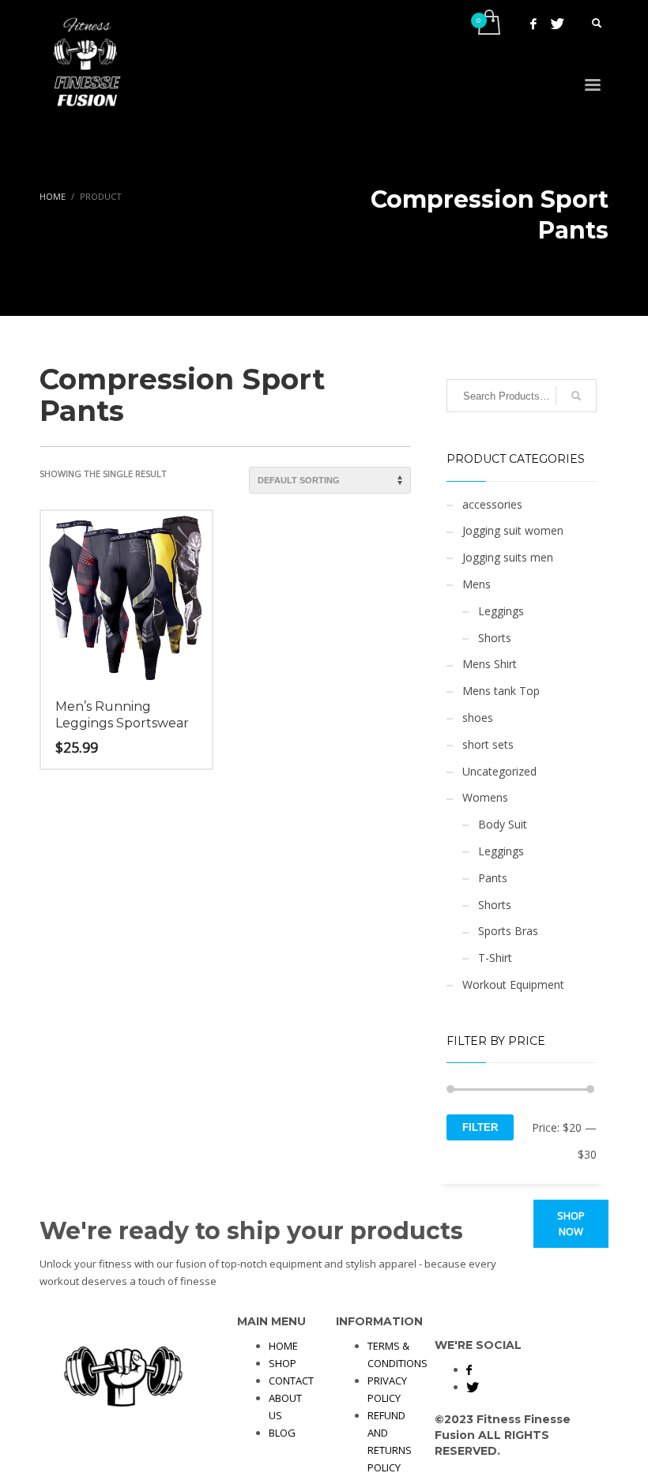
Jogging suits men (507, 557)
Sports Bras (508, 930)
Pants (492, 877)
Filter (480, 1127)
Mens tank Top (501, 690)
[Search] (576, 395)
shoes (477, 717)
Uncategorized (499, 771)
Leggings (501, 610)
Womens (485, 797)
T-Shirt (495, 957)
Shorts (494, 637)
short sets (488, 744)
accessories (492, 504)
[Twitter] (557, 24)
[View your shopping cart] (488, 23)
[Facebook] (533, 24)
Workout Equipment (513, 984)
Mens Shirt (489, 663)
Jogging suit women (512, 530)
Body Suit (502, 824)
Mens (476, 584)
